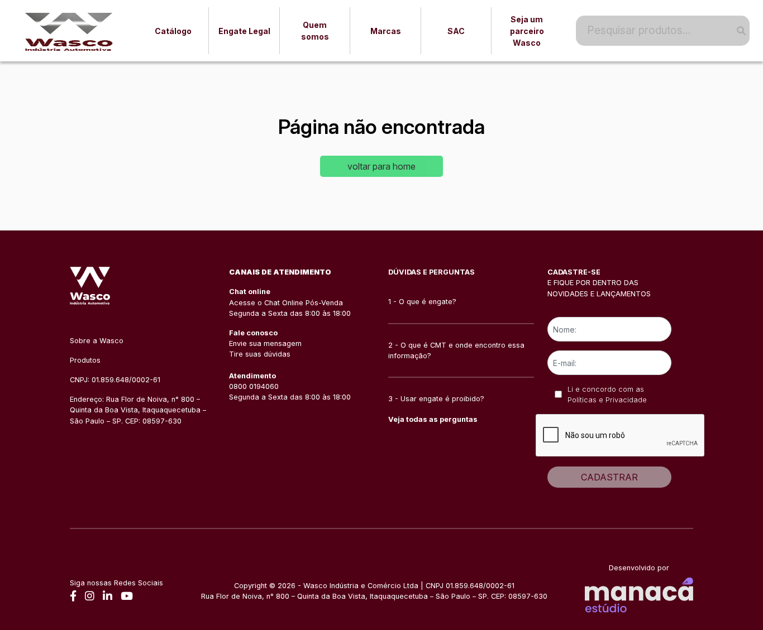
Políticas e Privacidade (607, 400)
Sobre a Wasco (96, 340)
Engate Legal (244, 31)
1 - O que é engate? (422, 301)
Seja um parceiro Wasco (527, 31)
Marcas (385, 31)
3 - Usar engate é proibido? (436, 399)
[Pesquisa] (736, 31)
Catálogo (173, 31)
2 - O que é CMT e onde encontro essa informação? (456, 350)
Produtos (85, 360)
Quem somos (315, 30)
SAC (456, 31)
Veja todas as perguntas (433, 419)
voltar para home (381, 166)
